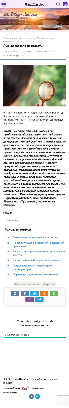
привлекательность (28, 284)
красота (50, 284)
